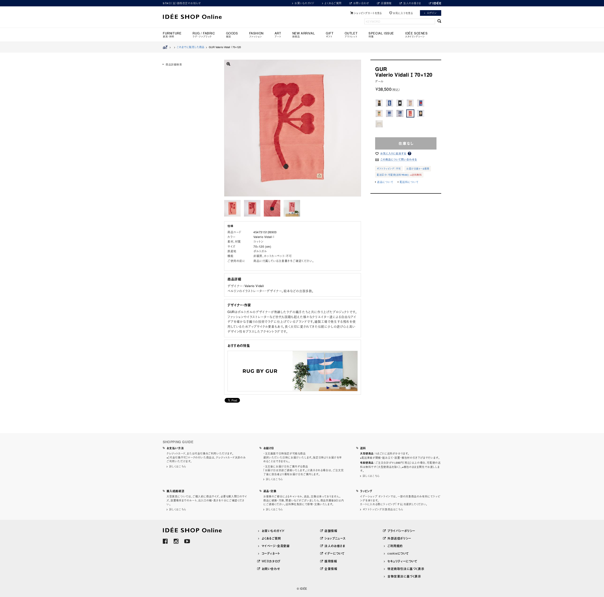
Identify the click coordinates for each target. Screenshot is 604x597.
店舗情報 (386, 3)
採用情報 (330, 561)
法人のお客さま (412, 3)
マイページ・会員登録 (276, 545)
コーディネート (271, 553)
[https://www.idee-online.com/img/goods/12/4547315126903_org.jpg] (232, 208)
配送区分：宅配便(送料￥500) (392, 174)
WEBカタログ (271, 561)
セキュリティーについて (402, 561)
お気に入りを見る (403, 13)
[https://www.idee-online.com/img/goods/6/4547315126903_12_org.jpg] (292, 208)
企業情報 (330, 568)
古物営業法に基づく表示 (404, 576)
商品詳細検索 (174, 64)
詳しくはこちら (177, 466)
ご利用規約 (395, 545)
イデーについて (334, 553)
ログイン (432, 13)
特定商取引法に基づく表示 (405, 568)
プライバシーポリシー (401, 530)
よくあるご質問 (332, 3)
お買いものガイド (304, 3)
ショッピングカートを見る (368, 13)
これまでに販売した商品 (190, 47)
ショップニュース (335, 538)
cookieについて (398, 553)
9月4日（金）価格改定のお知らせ (182, 3)
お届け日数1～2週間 (417, 168)
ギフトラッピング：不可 (389, 168)
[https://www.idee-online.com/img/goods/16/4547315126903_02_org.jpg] (272, 208)
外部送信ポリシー (399, 538)
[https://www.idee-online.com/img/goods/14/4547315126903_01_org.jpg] (252, 208)
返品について (385, 182)
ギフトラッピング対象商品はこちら (383, 509)
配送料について (409, 182)
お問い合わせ (361, 3)
